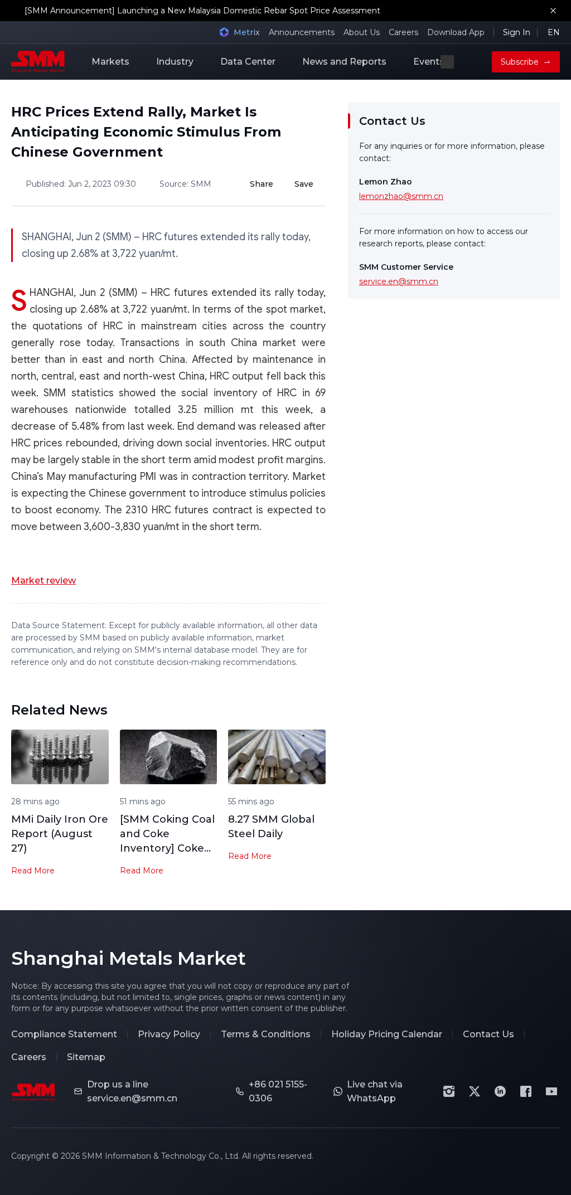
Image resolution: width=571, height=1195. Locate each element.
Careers (403, 32)
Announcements (302, 32)
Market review (43, 580)
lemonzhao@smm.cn (401, 196)
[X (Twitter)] (474, 1091)
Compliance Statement (64, 1034)
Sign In (516, 32)
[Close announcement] (553, 10)
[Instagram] (449, 1091)
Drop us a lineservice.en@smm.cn (132, 1091)
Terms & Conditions (266, 1034)
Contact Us (488, 1034)
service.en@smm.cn (398, 281)
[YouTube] (551, 1091)
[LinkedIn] (500, 1091)
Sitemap (86, 1057)
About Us (361, 32)
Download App (456, 32)
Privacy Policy (169, 1034)
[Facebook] (525, 1091)
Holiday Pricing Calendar (386, 1034)
